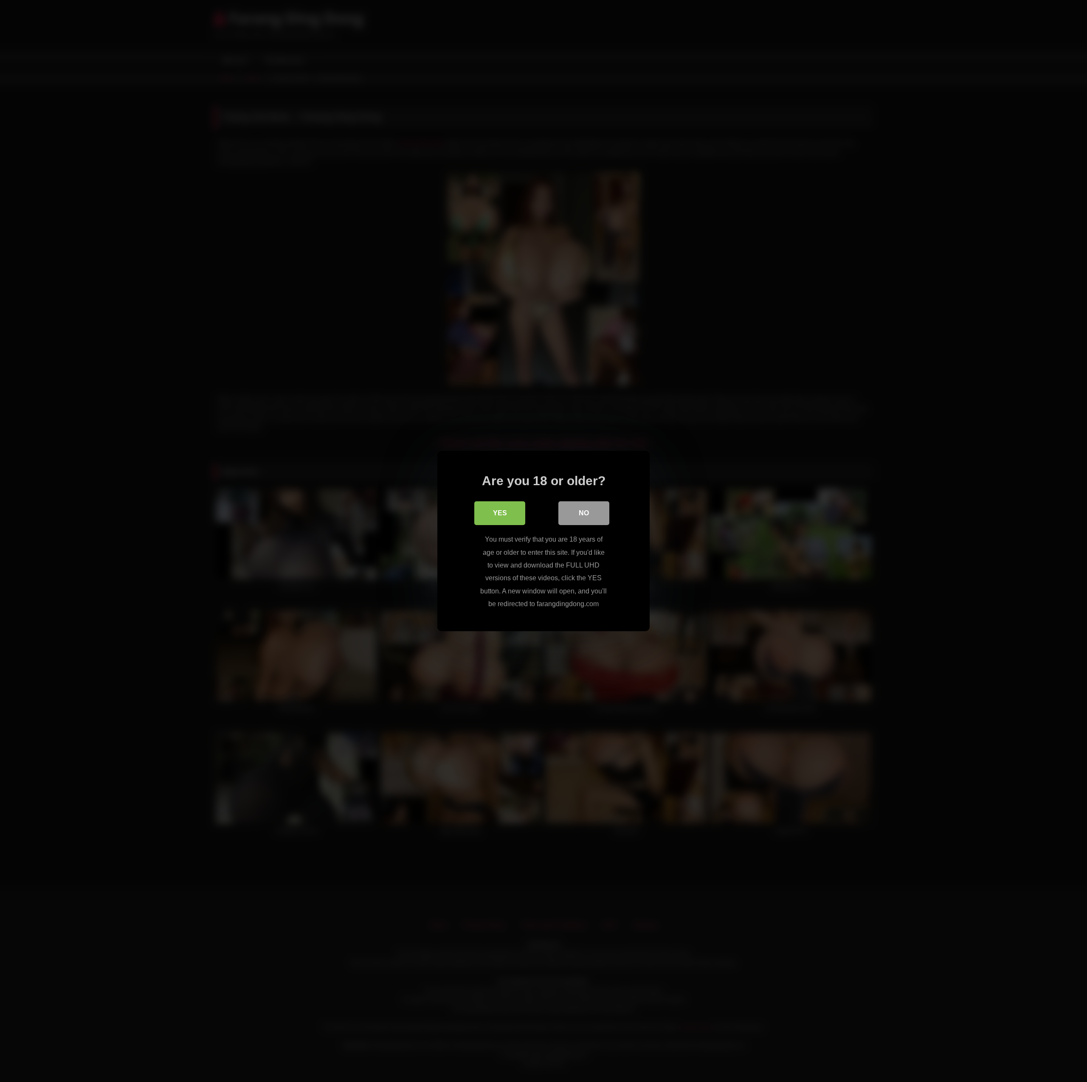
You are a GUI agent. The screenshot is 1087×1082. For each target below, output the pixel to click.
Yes (500, 513)
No (584, 513)
